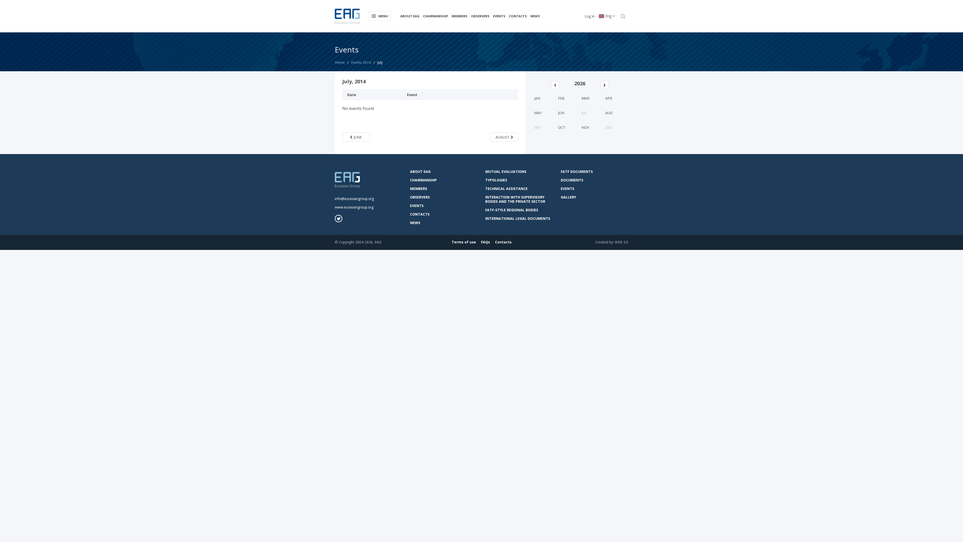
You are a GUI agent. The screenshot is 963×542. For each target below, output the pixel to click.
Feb (561, 98)
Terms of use (464, 242)
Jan (537, 98)
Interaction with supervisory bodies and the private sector (515, 199)
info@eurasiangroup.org (354, 198)
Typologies (496, 180)
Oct (561, 127)
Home (340, 62)
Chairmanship (435, 16)
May (538, 112)
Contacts (518, 16)
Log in (590, 16)
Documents (572, 180)
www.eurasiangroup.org (354, 207)
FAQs (485, 242)
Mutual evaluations (505, 171)
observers (480, 16)
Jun (561, 112)
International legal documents (517, 218)
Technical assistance (506, 188)
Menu (383, 16)
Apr (608, 98)
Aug (609, 112)
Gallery (568, 197)
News (535, 16)
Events (499, 16)
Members (459, 16)
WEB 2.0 (621, 242)
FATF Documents (577, 171)
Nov (585, 127)
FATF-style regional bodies (511, 210)
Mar (585, 98)
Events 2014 (361, 62)
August (503, 137)
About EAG (410, 16)
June (358, 137)
